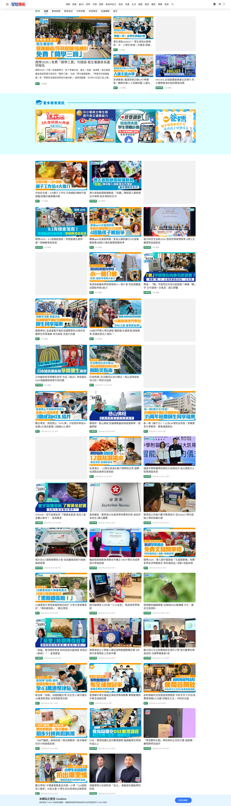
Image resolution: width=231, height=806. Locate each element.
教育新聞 (56, 11)
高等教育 (93, 11)
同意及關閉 (183, 800)
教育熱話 (68, 11)
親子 (115, 11)
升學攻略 (80, 11)
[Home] (18, 4)
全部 (46, 11)
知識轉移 (105, 11)
